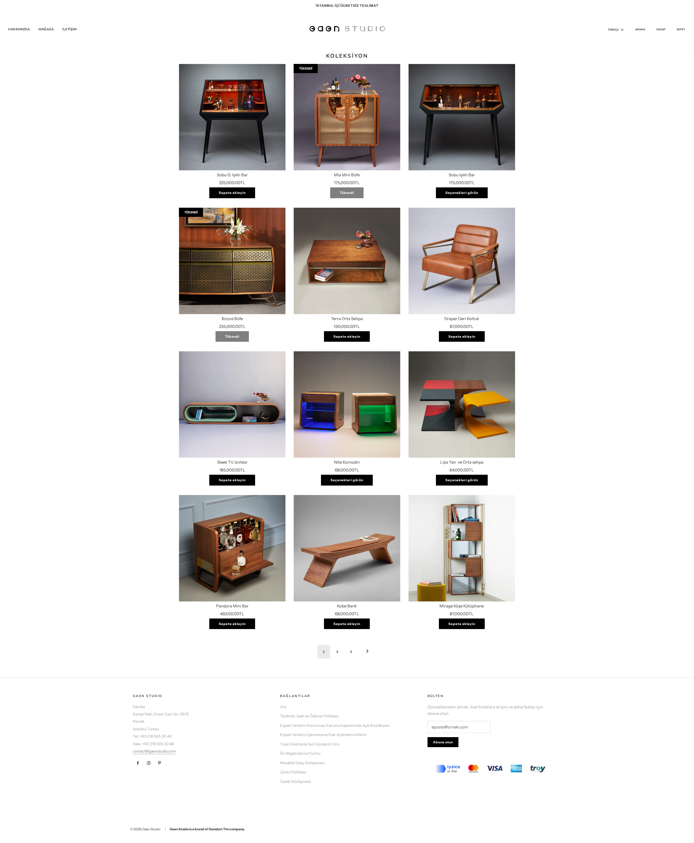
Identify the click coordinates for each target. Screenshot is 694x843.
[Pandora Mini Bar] (232, 548)
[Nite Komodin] (347, 404)
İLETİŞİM (69, 29)
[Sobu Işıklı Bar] (462, 117)
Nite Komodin (347, 462)
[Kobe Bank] (347, 548)
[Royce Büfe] (232, 261)
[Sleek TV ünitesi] (232, 404)
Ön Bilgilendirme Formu (300, 753)
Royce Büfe (232, 318)
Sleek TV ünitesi (232, 462)
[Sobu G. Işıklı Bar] (232, 117)
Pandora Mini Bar (232, 605)
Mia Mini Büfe (347, 174)
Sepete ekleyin (232, 193)
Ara (283, 706)
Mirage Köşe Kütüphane (461, 605)
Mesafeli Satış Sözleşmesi (302, 762)
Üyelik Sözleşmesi (295, 781)
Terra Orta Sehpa (347, 318)
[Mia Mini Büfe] (347, 117)
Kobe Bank (347, 605)
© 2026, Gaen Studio (145, 829)
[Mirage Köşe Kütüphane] (462, 548)
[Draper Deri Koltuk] (462, 261)
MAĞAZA (46, 29)
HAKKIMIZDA (19, 29)
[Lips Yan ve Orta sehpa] (462, 404)
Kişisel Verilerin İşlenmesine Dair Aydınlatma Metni (323, 734)
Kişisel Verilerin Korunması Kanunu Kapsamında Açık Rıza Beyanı (335, 725)
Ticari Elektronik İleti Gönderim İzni (309, 744)
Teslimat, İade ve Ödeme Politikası (309, 716)
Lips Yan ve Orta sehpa (461, 462)
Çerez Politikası (293, 772)
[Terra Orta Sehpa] (347, 261)
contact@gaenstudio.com (154, 751)
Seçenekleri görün (461, 193)
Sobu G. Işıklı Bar (232, 174)
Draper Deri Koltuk (461, 318)
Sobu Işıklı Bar (462, 174)
